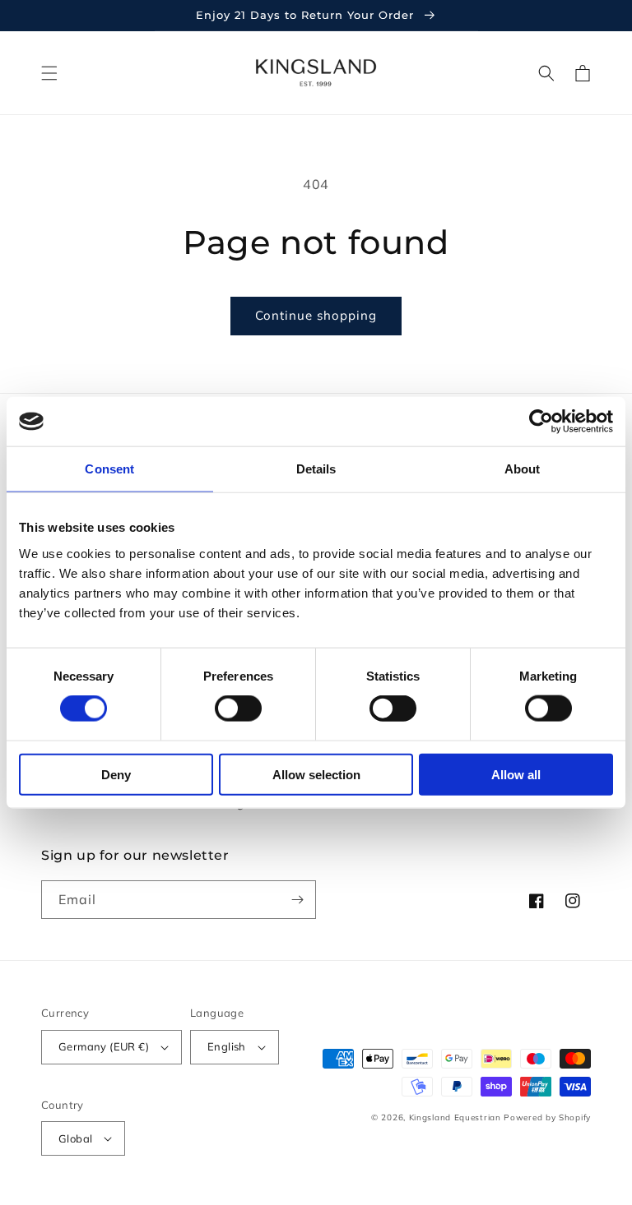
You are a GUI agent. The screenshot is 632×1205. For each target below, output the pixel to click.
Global (75, 1138)
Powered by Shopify (547, 1117)
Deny (116, 774)
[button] (49, 73)
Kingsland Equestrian (455, 1117)
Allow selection (316, 774)
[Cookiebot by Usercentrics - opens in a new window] (541, 421)
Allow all (516, 774)
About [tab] (522, 469)
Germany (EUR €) (103, 1046)
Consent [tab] (109, 469)
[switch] (238, 708)
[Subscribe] (297, 899)
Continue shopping (316, 315)
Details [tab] (316, 469)
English (226, 1046)
